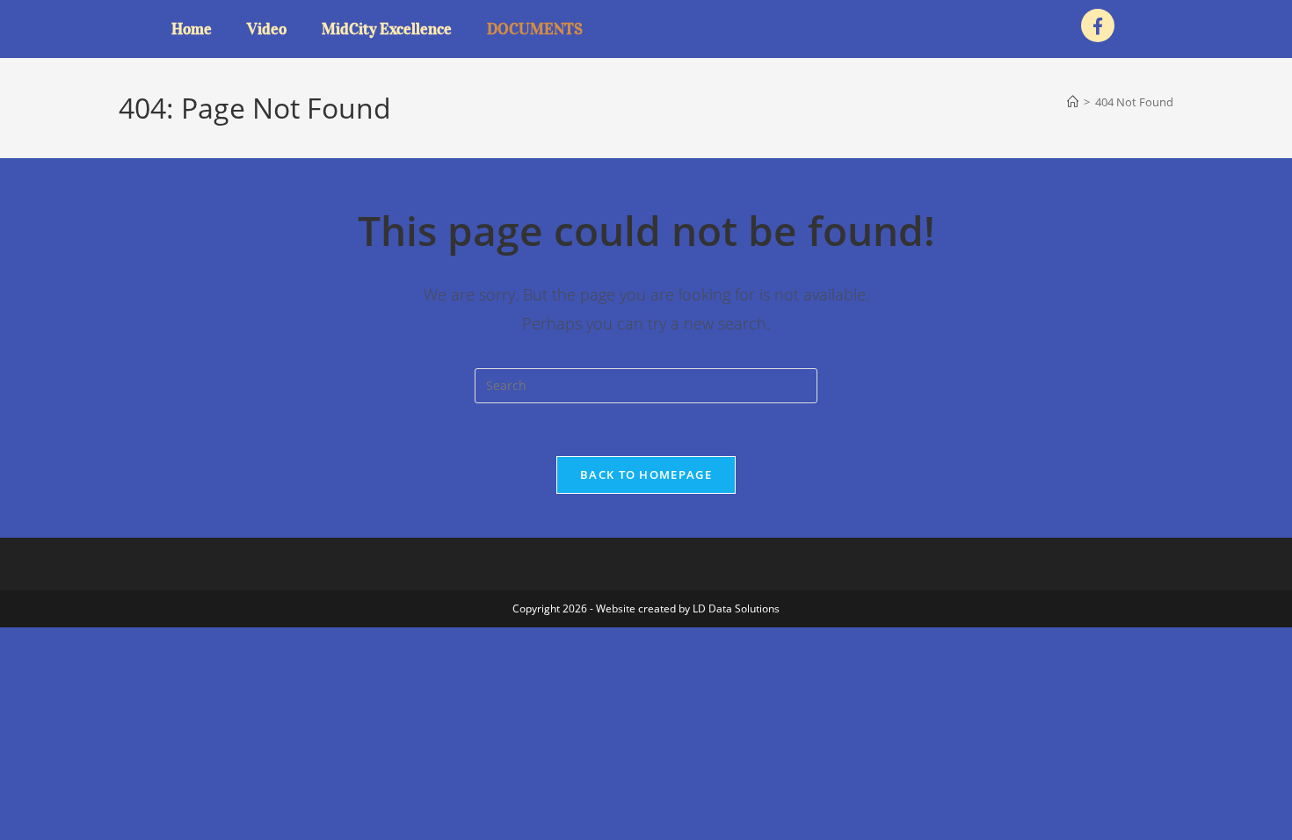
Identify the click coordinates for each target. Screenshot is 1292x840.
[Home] (1072, 102)
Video (267, 29)
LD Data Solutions (736, 608)
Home (191, 29)
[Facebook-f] (1097, 25)
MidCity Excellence (387, 29)
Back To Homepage (646, 474)
